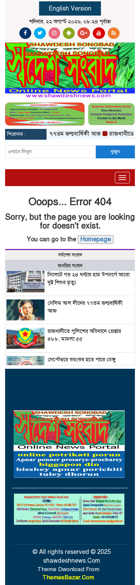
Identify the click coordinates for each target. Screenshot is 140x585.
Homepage (96, 239)
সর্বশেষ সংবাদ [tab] (70, 255)
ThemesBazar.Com (68, 577)
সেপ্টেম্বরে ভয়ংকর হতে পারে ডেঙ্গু (82, 359)
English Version (70, 8)
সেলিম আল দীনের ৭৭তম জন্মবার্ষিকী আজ (50, 133)
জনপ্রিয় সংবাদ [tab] (70, 266)
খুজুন (115, 152)
